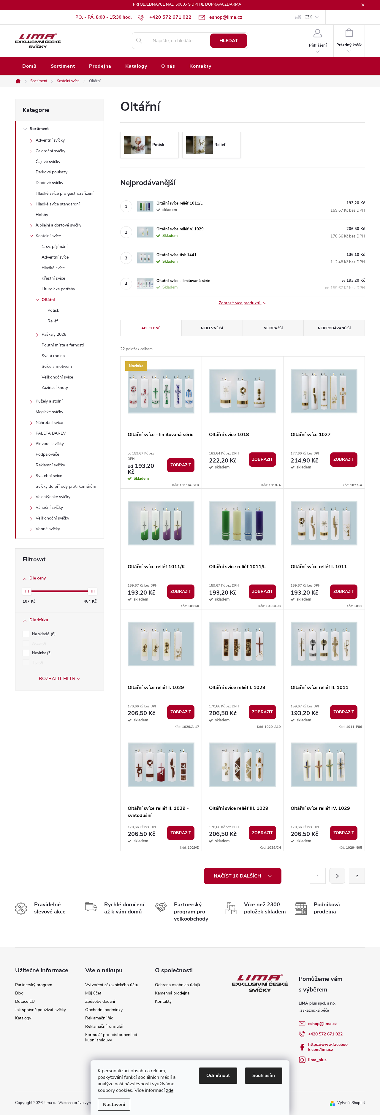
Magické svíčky (49, 412)
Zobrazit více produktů (240, 303)
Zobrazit (180, 465)
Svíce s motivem (57, 366)
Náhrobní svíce (49, 422)
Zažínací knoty (55, 387)
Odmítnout (218, 1075)
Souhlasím (263, 1075)
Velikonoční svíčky (52, 518)
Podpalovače (47, 454)
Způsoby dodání (100, 1001)
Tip (37, 662)
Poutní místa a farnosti (63, 345)
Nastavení (114, 1104)
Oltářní (48, 299)
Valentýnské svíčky (53, 497)
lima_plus (317, 1060)
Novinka (41, 653)
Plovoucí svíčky (50, 443)
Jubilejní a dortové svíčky (58, 225)
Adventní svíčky (50, 140)
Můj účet (93, 993)
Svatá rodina (53, 356)
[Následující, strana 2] (337, 876)
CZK (308, 17)
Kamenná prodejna (172, 993)
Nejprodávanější (334, 328)
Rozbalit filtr (57, 678)
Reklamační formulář (104, 1026)
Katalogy (23, 1018)
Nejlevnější (212, 328)
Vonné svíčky (48, 529)
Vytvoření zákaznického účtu (111, 985)
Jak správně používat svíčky (40, 1010)
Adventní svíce (55, 257)
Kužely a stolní (49, 401)
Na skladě (43, 634)
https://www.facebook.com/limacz (328, 1047)
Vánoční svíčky (49, 507)
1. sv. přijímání (54, 246)
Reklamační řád (99, 1018)
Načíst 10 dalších (238, 876)
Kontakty (163, 1001)
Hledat (228, 40)
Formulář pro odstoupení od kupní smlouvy (111, 1037)
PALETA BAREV (51, 433)
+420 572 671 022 (325, 1034)
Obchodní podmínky (104, 1010)
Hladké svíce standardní (58, 204)
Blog (19, 993)
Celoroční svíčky (50, 151)
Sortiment (39, 129)
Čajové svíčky (48, 161)
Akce (38, 643)
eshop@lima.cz (322, 1024)
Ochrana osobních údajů (177, 985)
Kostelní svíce (48, 236)
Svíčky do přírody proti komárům (66, 486)
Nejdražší (273, 328)
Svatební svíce (49, 476)
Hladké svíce (53, 268)
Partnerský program (33, 985)
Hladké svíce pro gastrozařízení (64, 193)
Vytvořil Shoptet (351, 1103)
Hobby (42, 215)
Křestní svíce (53, 278)
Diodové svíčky (49, 183)
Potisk (53, 310)
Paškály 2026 (54, 334)
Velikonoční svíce (57, 377)
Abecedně (150, 328)
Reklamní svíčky (50, 465)
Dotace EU (25, 1001)
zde (169, 1090)
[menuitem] (29, 66)
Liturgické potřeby (58, 289)
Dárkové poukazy (51, 172)
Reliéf (53, 321)
